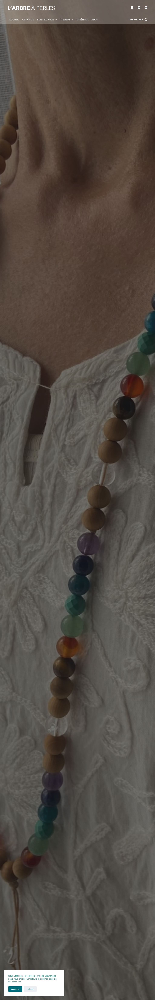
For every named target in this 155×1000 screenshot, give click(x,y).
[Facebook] (132, 7)
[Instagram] (139, 7)
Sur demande (45, 19)
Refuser (30, 989)
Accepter (15, 989)
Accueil (14, 19)
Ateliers (65, 19)
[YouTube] (146, 7)
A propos (28, 19)
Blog (95, 19)
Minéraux (82, 19)
